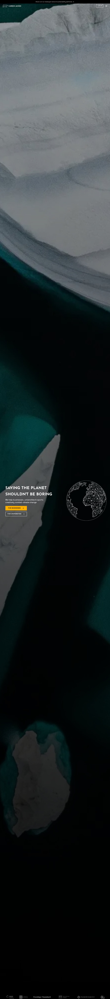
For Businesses (14, 508)
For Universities (14, 514)
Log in (100, 6)
